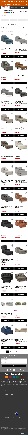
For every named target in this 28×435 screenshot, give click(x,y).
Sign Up (14, 365)
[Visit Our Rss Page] (24, 370)
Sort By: (2, 31)
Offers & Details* (22, 418)
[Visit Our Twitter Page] (7, 370)
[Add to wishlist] (12, 35)
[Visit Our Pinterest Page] (14, 370)
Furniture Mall (5, 7)
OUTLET (23, 7)
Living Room (5, 20)
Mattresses (14, 20)
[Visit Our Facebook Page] (4, 370)
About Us (3, 424)
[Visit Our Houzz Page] (21, 370)
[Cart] (26, 11)
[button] (2, 11)
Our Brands (3, 421)
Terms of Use (11, 418)
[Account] (23, 11)
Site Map (16, 418)
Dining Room (22, 20)
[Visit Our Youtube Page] (11, 370)
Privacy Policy (5, 418)
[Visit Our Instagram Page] (17, 370)
